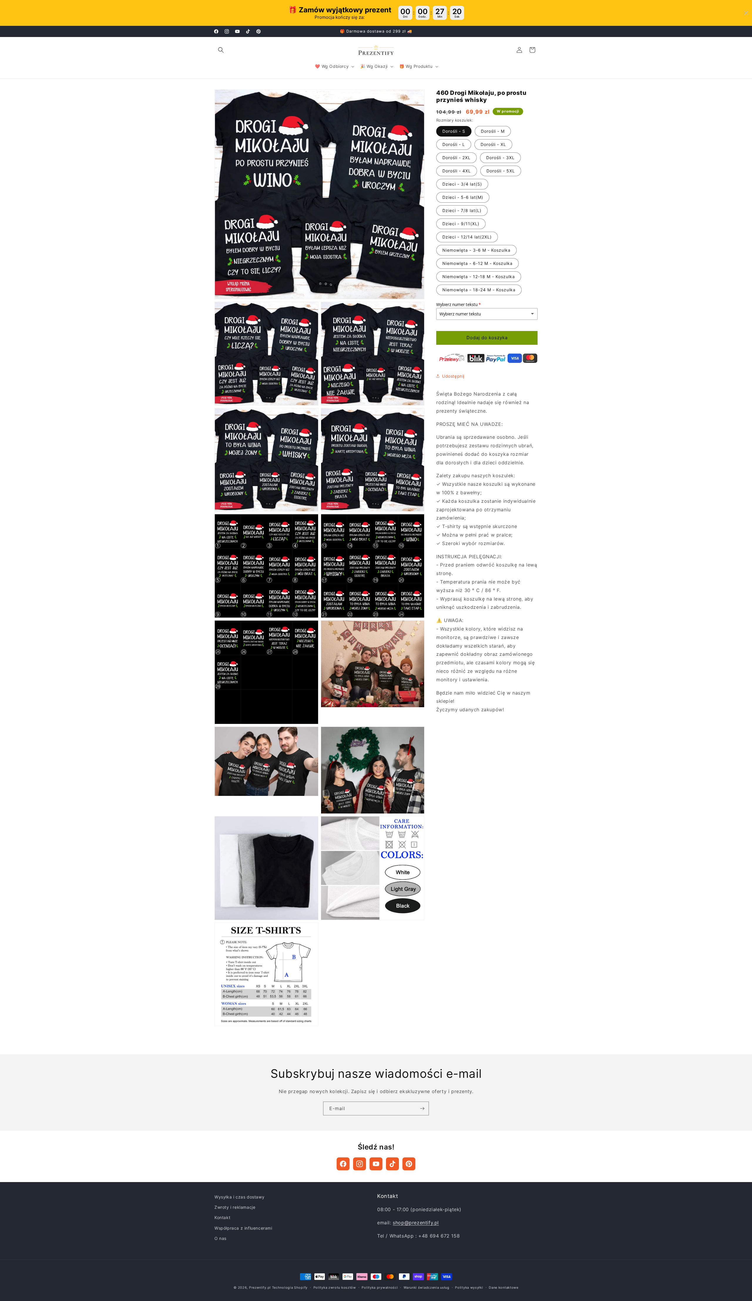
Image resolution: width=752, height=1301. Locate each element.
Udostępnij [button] (453, 375)
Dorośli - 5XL (500, 170)
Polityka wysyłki (469, 1287)
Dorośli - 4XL (456, 170)
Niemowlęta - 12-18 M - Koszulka (478, 276)
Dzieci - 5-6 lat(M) (462, 197)
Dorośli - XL (493, 144)
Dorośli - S (453, 131)
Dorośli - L (453, 144)
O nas (220, 1238)
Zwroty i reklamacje (234, 1207)
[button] (220, 49)
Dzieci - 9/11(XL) (460, 223)
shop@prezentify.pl (416, 1223)
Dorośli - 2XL (456, 157)
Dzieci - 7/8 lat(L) (461, 210)
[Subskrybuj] (422, 1108)
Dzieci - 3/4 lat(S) (462, 183)
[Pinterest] (408, 1163)
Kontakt (222, 1217)
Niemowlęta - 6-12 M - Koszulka (477, 263)
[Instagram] (359, 1163)
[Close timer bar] (746, 13)
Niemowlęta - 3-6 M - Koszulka (476, 250)
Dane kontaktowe (503, 1287)
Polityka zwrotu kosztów (334, 1287)
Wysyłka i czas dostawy (239, 1196)
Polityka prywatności (380, 1287)
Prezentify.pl (260, 1287)
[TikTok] (392, 1163)
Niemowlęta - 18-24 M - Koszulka (479, 289)
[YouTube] (376, 1163)
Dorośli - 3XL (500, 157)
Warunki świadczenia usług (426, 1287)
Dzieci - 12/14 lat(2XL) (467, 236)
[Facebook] (343, 1163)
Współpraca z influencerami (243, 1228)
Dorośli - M (493, 131)
